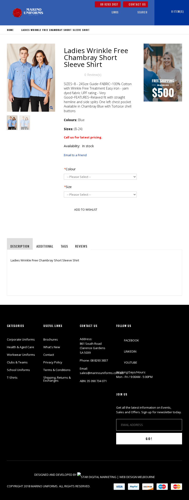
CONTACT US (137, 4)
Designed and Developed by (55, 475)
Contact (48, 355)
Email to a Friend (75, 155)
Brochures (50, 339)
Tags (64, 246)
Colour (70, 169)
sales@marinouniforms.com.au (102, 373)
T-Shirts (12, 377)
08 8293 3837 (108, 4)
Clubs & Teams (17, 362)
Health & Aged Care (20, 347)
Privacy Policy (52, 362)
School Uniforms (18, 370)
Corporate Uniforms (21, 339)
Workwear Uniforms (21, 355)
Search (142, 12)
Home (10, 30)
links (115, 12)
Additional (44, 246)
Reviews (81, 246)
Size (68, 187)
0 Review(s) (92, 74)
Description (19, 246)
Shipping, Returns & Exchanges (57, 379)
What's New (51, 347)
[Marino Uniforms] (28, 12)
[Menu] (102, 12)
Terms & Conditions (57, 370)
